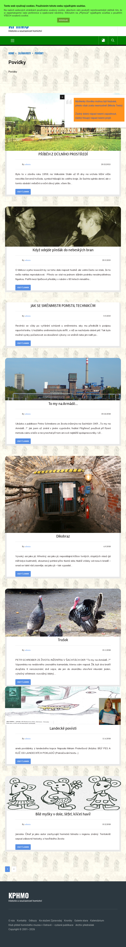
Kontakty (22, 920)
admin (28, 164)
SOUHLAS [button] (63, 20)
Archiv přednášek (84, 925)
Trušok (63, 640)
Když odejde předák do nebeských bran (63, 250)
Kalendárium (97, 920)
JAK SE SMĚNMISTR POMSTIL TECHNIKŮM (63, 305)
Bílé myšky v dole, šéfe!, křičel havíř (63, 814)
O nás (11, 920)
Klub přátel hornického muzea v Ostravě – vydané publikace (40, 925)
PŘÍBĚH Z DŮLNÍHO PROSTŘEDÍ (63, 154)
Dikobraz (63, 536)
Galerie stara (81, 920)
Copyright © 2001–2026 (21, 929)
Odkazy (33, 920)
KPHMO (18, 895)
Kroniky (68, 920)
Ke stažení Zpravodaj (50, 920)
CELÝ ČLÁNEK (23, 192)
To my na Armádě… (63, 403)
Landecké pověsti (63, 728)
